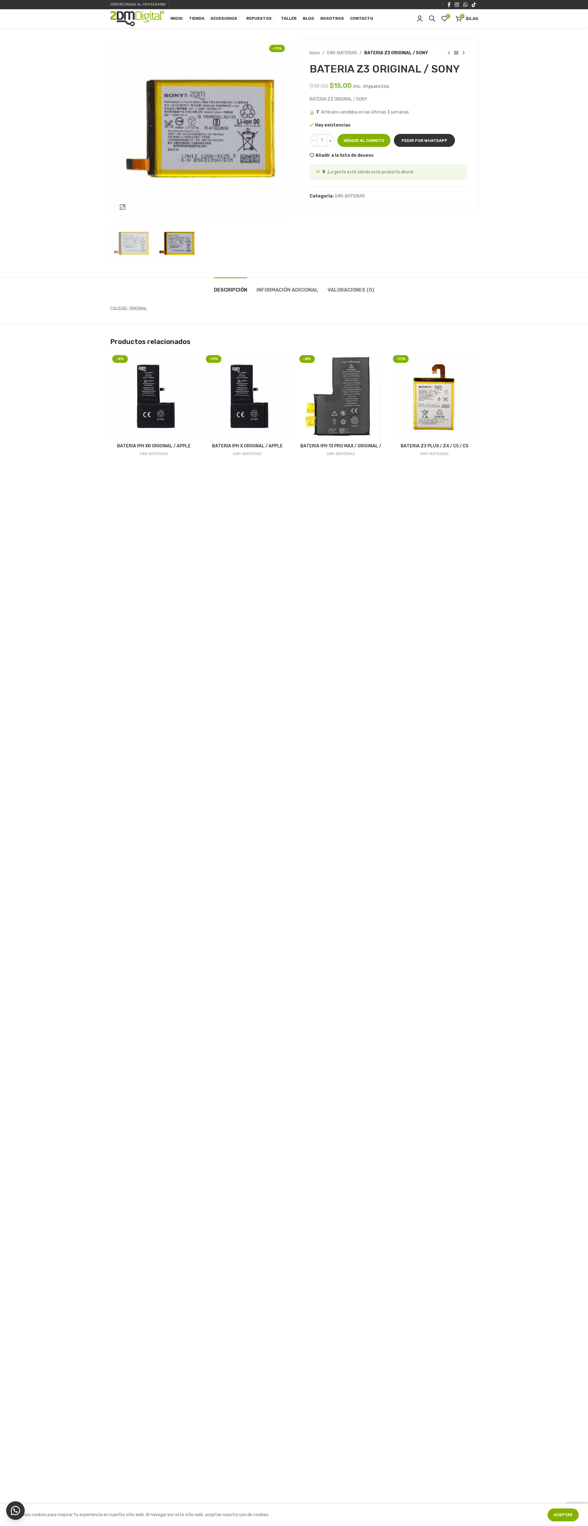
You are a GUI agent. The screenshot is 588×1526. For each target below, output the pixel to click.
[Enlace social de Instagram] (457, 4)
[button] (424, 140)
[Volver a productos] (456, 53)
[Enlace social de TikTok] (473, 4)
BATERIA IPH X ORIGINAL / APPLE (247, 446)
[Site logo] (137, 18)
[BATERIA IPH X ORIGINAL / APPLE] (247, 396)
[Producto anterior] (448, 53)
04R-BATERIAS (342, 53)
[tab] (230, 286)
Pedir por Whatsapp (424, 140)
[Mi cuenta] (420, 18)
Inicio (315, 53)
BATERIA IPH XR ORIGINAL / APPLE (154, 446)
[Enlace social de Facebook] (449, 4)
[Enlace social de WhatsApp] (465, 4)
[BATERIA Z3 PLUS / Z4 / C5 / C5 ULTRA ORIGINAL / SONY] (434, 396)
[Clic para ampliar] (122, 207)
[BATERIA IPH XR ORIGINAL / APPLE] (154, 396)
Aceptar (563, 1514)
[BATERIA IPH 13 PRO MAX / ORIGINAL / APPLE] (341, 396)
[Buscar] (432, 18)
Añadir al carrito (364, 140)
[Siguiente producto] (463, 53)
